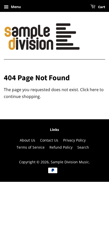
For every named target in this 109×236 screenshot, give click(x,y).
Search (83, 147)
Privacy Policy (74, 140)
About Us (27, 140)
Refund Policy (60, 147)
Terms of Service (30, 147)
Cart (101, 7)
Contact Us (49, 140)
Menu (15, 6)
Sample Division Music (70, 162)
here (94, 89)
